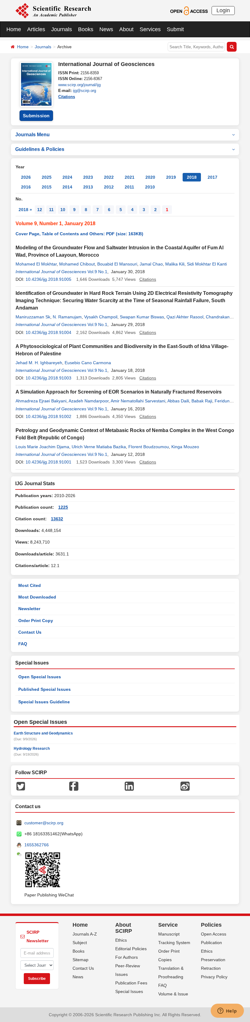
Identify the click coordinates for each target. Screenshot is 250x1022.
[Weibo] (185, 785)
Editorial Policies (131, 948)
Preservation (213, 959)
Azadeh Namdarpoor (89, 400)
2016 (26, 187)
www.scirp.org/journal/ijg (79, 84)
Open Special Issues (39, 676)
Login (223, 10)
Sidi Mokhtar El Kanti (207, 264)
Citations (66, 96)
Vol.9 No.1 (97, 271)
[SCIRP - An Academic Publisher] (53, 10)
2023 (88, 177)
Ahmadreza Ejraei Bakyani (41, 400)
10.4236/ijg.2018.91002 (48, 416)
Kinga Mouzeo (185, 446)
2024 (67, 177)
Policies (211, 925)
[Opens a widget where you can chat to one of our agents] (227, 1011)
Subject (80, 942)
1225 (63, 507)
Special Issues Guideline (44, 701)
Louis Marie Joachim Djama (42, 446)
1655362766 (36, 844)
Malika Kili (174, 264)
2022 (109, 177)
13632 (57, 518)
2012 (109, 187)
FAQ (22, 643)
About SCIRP (123, 928)
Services (150, 29)
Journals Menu (32, 134)
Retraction (211, 968)
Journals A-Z (85, 934)
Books (85, 29)
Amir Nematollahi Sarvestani (138, 400)
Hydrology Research (32, 748)
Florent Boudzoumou (148, 446)
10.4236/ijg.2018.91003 (48, 377)
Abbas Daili (178, 400)
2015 (47, 187)
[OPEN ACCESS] (189, 10)
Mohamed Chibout (77, 264)
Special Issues (129, 991)
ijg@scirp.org (84, 90)
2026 (26, 177)
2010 (150, 187)
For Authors (126, 957)
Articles (36, 29)
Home (13, 29)
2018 (192, 177)
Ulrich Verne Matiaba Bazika (99, 446)
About (126, 29)
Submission (36, 115)
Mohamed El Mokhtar (36, 264)
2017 (212, 177)
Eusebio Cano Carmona (88, 362)
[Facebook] (73, 785)
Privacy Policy (214, 976)
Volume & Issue (173, 993)
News (106, 29)
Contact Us (29, 632)
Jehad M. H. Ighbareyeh (39, 362)
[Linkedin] (129, 785)
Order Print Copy (35, 620)
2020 (150, 177)
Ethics (121, 940)
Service (168, 925)
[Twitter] (20, 785)
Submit (175, 29)
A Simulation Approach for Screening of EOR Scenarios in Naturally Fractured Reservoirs (119, 391)
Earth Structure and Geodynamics (43, 733)
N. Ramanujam (67, 316)
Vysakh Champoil (100, 316)
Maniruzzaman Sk (33, 316)
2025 (47, 177)
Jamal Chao (151, 264)
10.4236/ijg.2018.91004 (48, 332)
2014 (67, 187)
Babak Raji (201, 400)
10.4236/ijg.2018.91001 (48, 462)
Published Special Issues (44, 689)
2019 (171, 177)
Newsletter (29, 608)
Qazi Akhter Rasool (184, 316)
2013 (88, 187)
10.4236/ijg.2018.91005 (48, 279)
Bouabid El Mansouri (117, 264)
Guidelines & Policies (39, 149)
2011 (129, 187)
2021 (129, 177)
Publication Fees (131, 982)
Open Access (213, 934)
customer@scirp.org (43, 822)
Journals (61, 29)
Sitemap (80, 959)
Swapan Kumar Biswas (142, 316)
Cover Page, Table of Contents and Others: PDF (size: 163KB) (79, 233)
